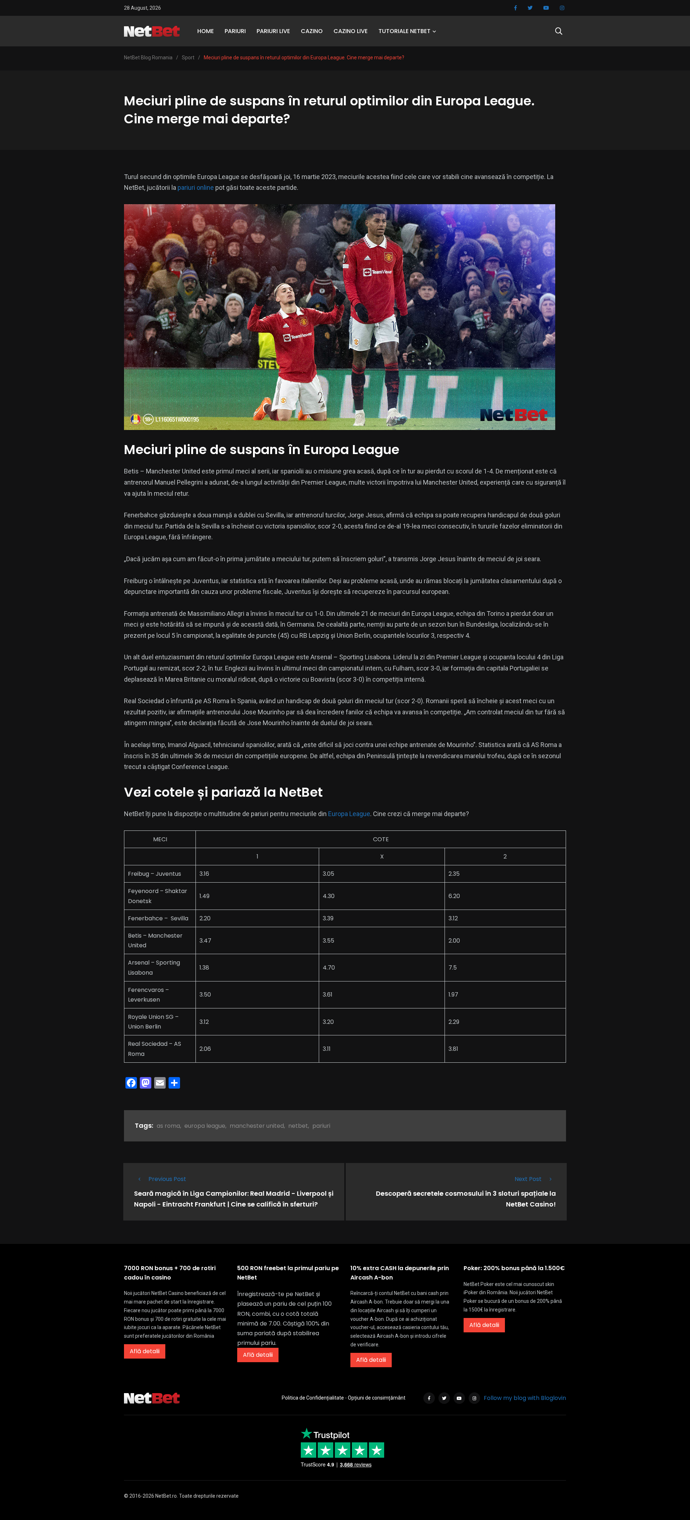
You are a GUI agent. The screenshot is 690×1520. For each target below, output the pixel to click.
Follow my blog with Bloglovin (525, 1398)
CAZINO (312, 31)
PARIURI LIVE (273, 31)
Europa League (349, 814)
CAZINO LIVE (351, 31)
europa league (204, 1126)
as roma (168, 1126)
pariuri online (196, 187)
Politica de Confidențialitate (313, 1398)
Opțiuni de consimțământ (376, 1398)
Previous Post (167, 1179)
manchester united (257, 1126)
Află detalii (145, 1351)
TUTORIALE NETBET (404, 31)
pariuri (321, 1126)
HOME (205, 31)
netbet (298, 1126)
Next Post (528, 1179)
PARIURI (235, 31)
